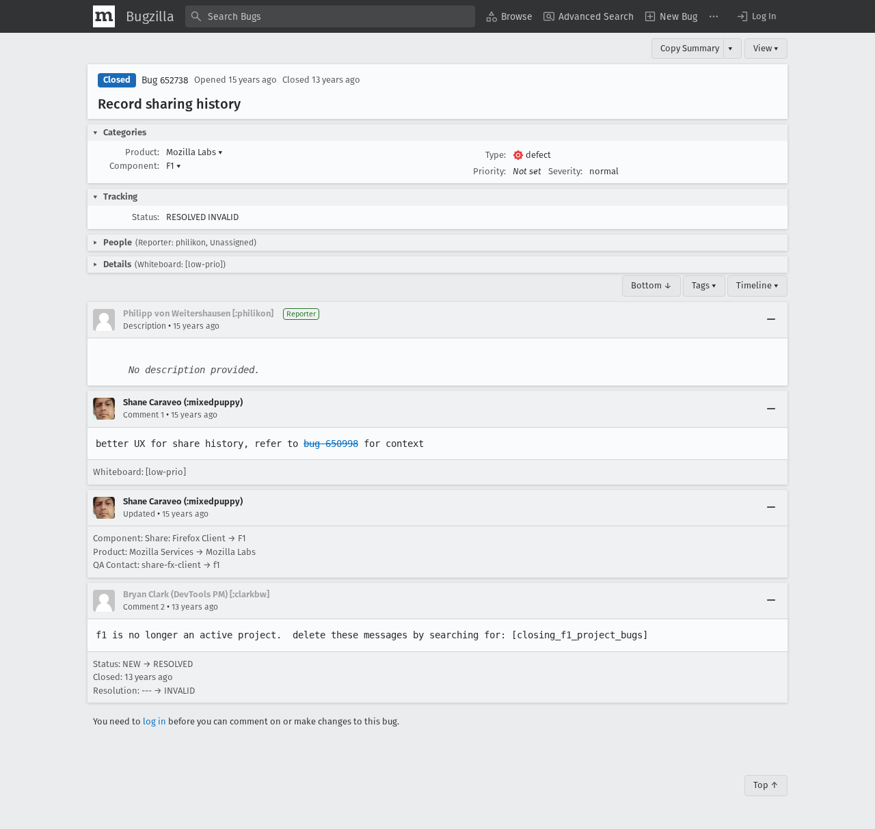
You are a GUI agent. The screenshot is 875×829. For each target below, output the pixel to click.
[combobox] (330, 16)
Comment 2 (144, 607)
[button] (756, 16)
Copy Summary (689, 48)
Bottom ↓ (651, 285)
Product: (142, 152)
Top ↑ (766, 785)
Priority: (489, 171)
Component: (134, 166)
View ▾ (766, 48)
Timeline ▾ (757, 285)
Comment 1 (143, 415)
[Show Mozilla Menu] (104, 16)
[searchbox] (330, 16)
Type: (495, 155)
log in (154, 721)
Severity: (565, 171)
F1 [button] (173, 166)
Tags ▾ (704, 285)
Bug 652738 (165, 80)
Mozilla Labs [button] (194, 152)
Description (144, 326)
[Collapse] (771, 320)
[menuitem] (509, 16)
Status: (145, 217)
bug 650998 (331, 443)
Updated (139, 514)
